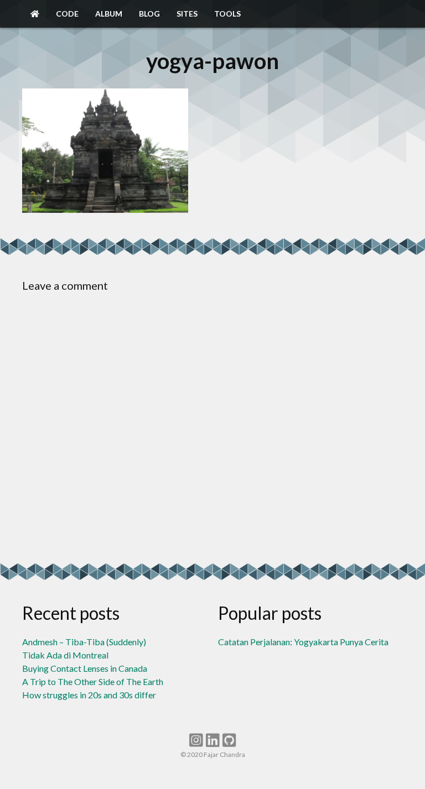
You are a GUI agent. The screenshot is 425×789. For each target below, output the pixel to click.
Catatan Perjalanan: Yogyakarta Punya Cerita (303, 641)
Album (108, 13)
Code (67, 13)
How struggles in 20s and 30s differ (89, 694)
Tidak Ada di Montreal (65, 655)
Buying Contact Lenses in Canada (84, 668)
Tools (227, 13)
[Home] (35, 14)
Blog (149, 13)
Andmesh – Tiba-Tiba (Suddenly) (84, 641)
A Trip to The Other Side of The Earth (92, 681)
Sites (187, 13)
